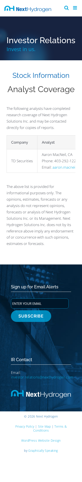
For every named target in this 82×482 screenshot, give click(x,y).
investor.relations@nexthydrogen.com (42, 377)
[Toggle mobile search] (66, 7)
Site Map (44, 426)
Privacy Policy (24, 426)
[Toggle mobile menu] (75, 7)
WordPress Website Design (41, 440)
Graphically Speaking (43, 450)
